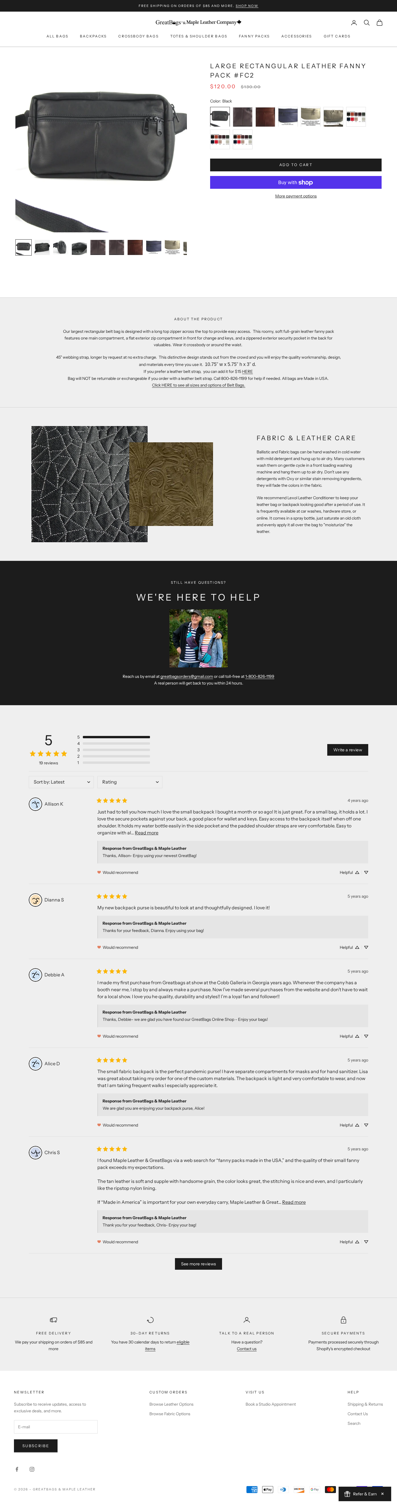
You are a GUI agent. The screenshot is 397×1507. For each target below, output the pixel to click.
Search (354, 1423)
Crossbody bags (138, 36)
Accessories (296, 36)
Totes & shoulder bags (198, 36)
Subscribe (35, 1445)
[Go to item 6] (116, 247)
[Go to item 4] (79, 247)
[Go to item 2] (42, 247)
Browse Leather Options (171, 1404)
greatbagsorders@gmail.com (186, 676)
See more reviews (198, 1264)
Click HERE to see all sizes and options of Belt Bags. (198, 385)
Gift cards (337, 36)
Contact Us (358, 1413)
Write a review (347, 749)
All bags (57, 36)
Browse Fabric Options (169, 1413)
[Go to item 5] (98, 247)
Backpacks (93, 36)
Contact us (247, 1348)
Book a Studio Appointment (271, 1404)
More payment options (296, 196)
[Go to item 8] (154, 247)
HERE (247, 371)
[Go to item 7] (135, 247)
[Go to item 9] (172, 247)
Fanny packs (254, 36)
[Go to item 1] (23, 247)
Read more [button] (146, 833)
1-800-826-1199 (259, 676)
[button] (113, 737)
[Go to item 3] (61, 247)
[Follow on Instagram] (32, 1469)
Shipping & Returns (365, 1404)
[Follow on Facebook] (17, 1469)
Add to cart (295, 165)
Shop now (247, 6)
